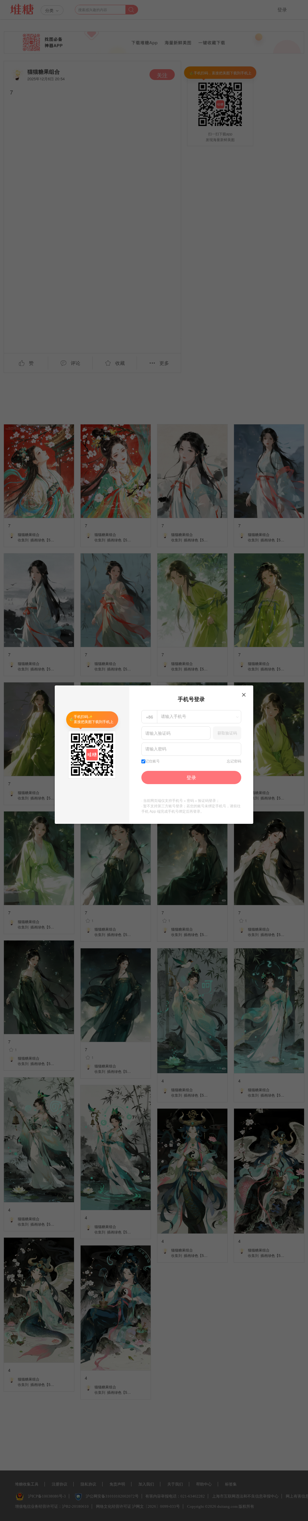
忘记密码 (234, 761)
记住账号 (152, 761)
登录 (191, 777)
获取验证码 (227, 733)
